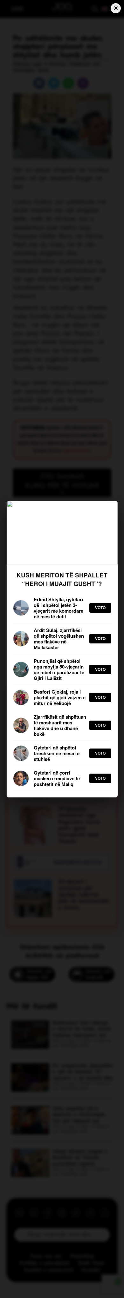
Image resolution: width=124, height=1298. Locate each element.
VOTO (100, 608)
